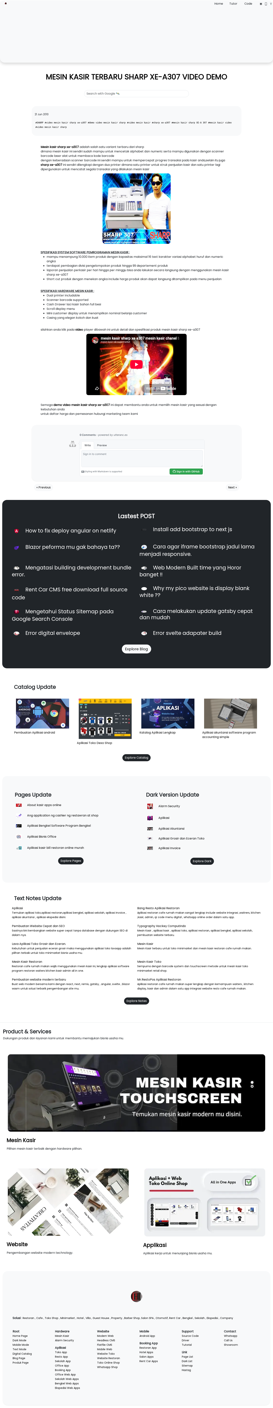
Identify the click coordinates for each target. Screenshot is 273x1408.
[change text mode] (269, 3)
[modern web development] (68, 1202)
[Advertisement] (136, 34)
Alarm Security (64, 1340)
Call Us (228, 1340)
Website (17, 1244)
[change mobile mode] (264, 3)
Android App (147, 1336)
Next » (232, 487)
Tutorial (187, 1345)
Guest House (101, 1318)
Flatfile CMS (104, 1345)
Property (116, 1318)
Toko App (61, 1352)
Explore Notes (136, 1001)
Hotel (80, 1318)
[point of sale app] (204, 1202)
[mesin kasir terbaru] (136, 1093)
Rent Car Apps (148, 1361)
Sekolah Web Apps (67, 1379)
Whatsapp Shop (107, 1367)
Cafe (39, 1318)
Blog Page (19, 1358)
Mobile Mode (21, 1345)
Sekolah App (63, 1361)
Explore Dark (202, 861)
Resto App (61, 1357)
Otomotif (162, 1318)
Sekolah (200, 1318)
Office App (62, 1365)
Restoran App (148, 1348)
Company (226, 1318)
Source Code (190, 1336)
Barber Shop (132, 1318)
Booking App (63, 1370)
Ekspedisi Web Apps (67, 1388)
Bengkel (188, 1318)
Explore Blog (136, 649)
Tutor (233, 3)
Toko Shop (51, 1318)
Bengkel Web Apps (67, 1383)
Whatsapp (230, 1336)
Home (218, 3)
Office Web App (65, 1374)
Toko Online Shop (108, 1363)
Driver (185, 1340)
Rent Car (175, 1318)
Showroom (231, 1345)
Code (248, 3)
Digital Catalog (22, 1354)
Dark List (187, 1361)
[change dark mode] (259, 3)
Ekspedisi (212, 1318)
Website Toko (106, 1354)
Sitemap (187, 1365)
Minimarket (67, 1318)
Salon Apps (146, 1357)
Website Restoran (108, 1358)
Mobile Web (104, 1349)
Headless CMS (106, 1340)
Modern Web (105, 1336)
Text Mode (19, 1349)
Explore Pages (71, 861)
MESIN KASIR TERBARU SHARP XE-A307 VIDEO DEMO (136, 77)
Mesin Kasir (21, 1140)
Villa (88, 1318)
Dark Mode (19, 1340)
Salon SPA (147, 1318)
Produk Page (21, 1363)
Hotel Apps (146, 1352)
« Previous (43, 487)
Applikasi (155, 1245)
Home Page (20, 1336)
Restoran (28, 1318)
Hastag (186, 1370)
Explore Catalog (136, 757)
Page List (187, 1357)
